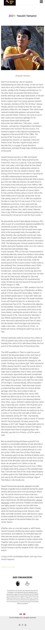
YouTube (25, 625)
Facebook (22, 625)
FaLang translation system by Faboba (8, 566)
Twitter (19, 625)
